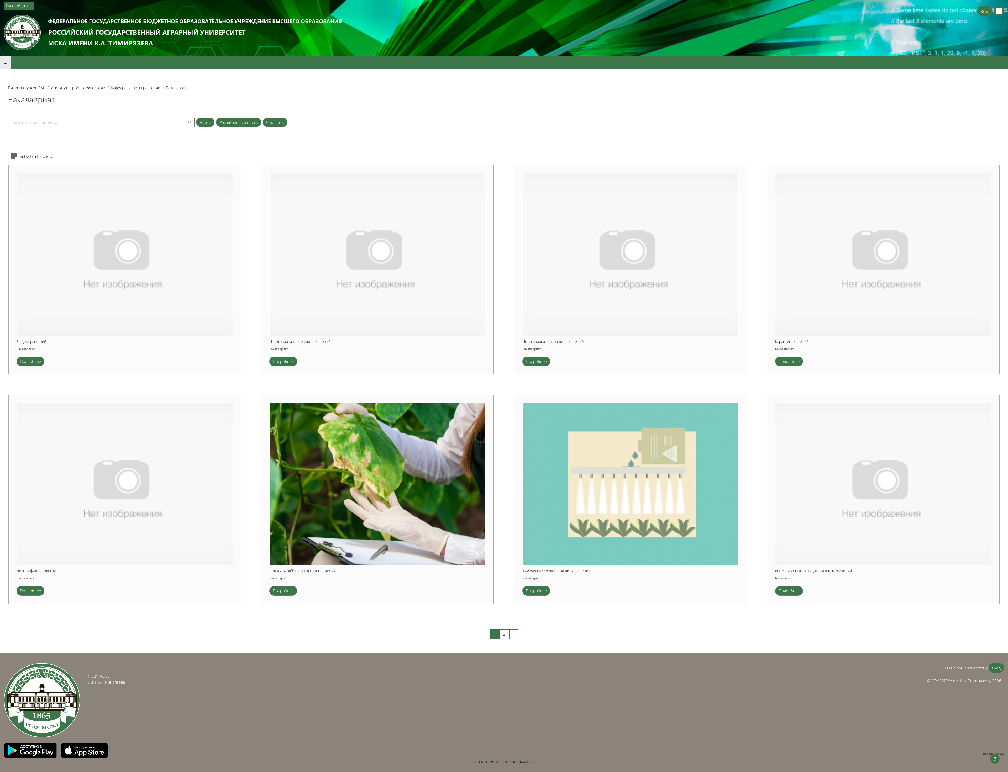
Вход (984, 11)
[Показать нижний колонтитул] (995, 759)
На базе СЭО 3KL (993, 753)
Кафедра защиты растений (135, 87)
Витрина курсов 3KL (26, 87)
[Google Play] (31, 750)
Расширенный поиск (238, 122)
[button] (19, 6)
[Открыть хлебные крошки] (5, 62)
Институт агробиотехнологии (78, 87)
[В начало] (42, 700)
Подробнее (30, 361)
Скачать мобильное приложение (504, 761)
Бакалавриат (26, 349)
